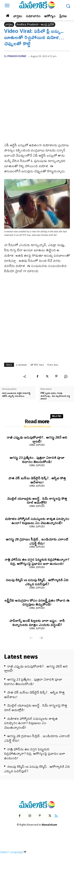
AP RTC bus (37, 365)
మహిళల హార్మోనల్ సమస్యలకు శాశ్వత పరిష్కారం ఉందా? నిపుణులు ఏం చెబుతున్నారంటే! (37, 520)
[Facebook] (37, 376)
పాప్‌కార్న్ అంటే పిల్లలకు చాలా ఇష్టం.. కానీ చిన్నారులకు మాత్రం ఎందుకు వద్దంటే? (37, 622)
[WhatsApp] (66, 376)
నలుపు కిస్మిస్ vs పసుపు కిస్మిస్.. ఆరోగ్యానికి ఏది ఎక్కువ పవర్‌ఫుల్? (37, 581)
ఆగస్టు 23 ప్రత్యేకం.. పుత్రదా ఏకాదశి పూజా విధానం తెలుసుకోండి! (37, 459)
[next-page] (41, 638)
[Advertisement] (37, 103)
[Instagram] (30, 816)
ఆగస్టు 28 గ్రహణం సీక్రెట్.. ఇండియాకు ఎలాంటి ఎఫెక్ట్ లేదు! (37, 541)
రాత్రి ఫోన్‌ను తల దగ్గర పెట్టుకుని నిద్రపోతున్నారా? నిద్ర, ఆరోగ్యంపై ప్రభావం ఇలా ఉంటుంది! (37, 561)
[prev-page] (31, 638)
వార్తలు (9, 24)
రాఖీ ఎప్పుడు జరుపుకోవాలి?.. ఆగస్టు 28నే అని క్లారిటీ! (37, 439)
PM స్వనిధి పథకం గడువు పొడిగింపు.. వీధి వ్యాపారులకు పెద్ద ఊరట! (55, 396)
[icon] (56, 815)
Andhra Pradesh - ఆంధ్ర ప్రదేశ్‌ (35, 24)
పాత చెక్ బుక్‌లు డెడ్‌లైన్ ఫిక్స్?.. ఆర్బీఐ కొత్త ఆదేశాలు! (37, 479)
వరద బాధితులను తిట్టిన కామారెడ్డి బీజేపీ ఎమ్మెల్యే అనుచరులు (16, 394)
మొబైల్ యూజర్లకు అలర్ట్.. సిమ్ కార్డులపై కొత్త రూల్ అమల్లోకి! (37, 500)
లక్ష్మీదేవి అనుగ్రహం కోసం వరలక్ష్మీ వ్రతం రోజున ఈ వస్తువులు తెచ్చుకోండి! (37, 602)
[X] (47, 376)
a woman (21, 365)
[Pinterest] (56, 376)
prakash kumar (16, 56)
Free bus (52, 365)
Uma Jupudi (37, 444)
